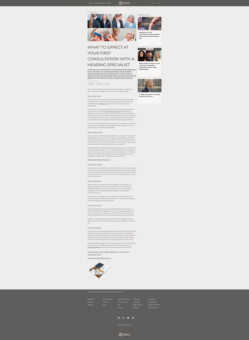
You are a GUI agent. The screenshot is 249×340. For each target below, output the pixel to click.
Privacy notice (136, 299)
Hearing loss (99, 83)
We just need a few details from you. (99, 258)
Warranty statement (153, 307)
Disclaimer (135, 307)
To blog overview (93, 12)
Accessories (90, 302)
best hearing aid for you (113, 111)
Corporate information (153, 305)
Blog (119, 305)
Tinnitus (105, 305)
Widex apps (90, 305)
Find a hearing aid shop (123, 299)
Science (106, 83)
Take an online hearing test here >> (99, 159)
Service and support (123, 302)
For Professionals (152, 302)
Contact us (120, 307)
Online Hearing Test (100, 3)
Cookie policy (136, 302)
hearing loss (104, 104)
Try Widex (108, 3)
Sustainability (151, 299)
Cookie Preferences (138, 305)
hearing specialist (93, 247)
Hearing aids (91, 83)
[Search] (149, 3)
